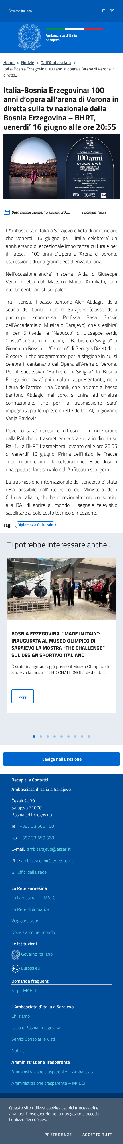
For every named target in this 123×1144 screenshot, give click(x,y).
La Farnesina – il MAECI (34, 897)
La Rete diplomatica (30, 909)
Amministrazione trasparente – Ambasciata (52, 1071)
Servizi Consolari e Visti (33, 1039)
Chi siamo (20, 1016)
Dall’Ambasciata (56, 62)
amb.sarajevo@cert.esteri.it (47, 860)
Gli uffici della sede (29, 872)
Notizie (27, 62)
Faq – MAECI (23, 990)
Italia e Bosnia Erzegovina (35, 1027)
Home (9, 62)
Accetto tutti (98, 1134)
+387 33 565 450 (37, 826)
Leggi (26, 696)
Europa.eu (30, 968)
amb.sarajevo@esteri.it (49, 849)
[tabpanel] (61, 644)
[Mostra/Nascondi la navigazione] (11, 36)
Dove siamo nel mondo (33, 932)
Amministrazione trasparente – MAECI (48, 1083)
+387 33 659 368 (37, 837)
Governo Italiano (20, 11)
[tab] (34, 736)
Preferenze (58, 1134)
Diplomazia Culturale (35, 524)
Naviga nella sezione (61, 759)
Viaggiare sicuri (25, 920)
